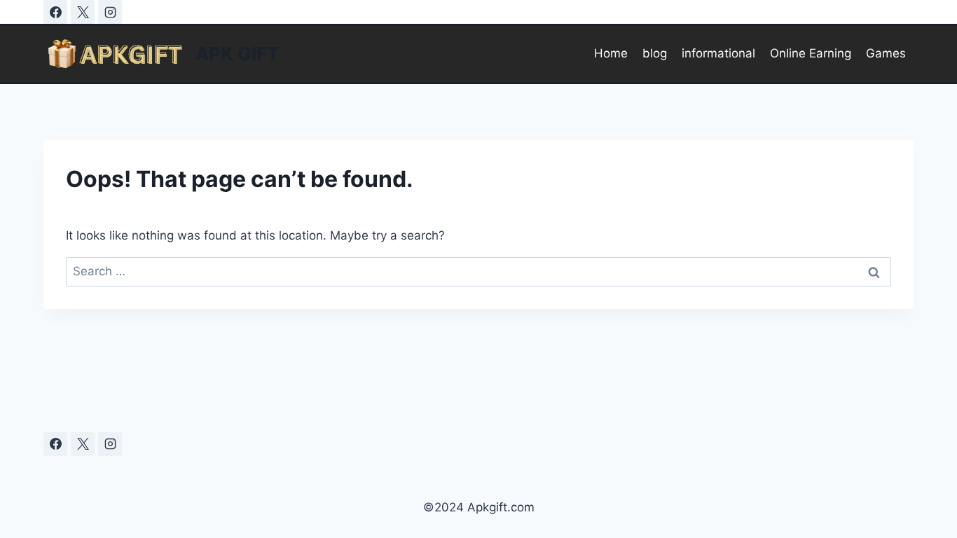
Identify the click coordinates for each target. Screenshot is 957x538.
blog (654, 53)
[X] (83, 12)
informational (718, 53)
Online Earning (810, 53)
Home (611, 53)
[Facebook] (55, 12)
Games (886, 53)
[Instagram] (110, 12)
